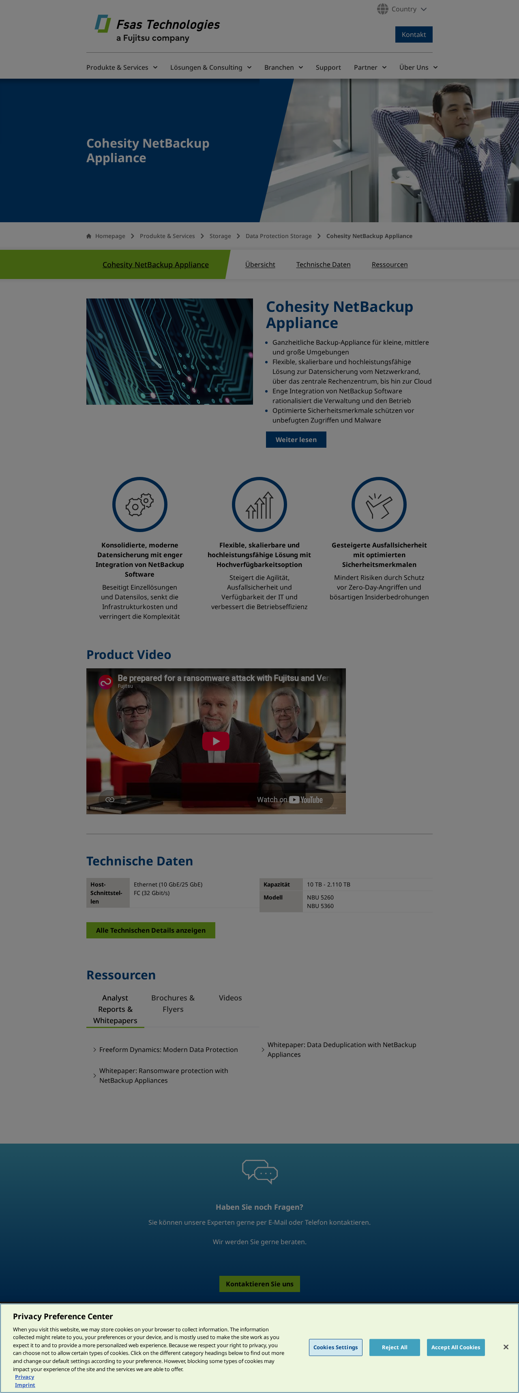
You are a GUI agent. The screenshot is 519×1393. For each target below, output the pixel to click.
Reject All (394, 1347)
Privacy (24, 1376)
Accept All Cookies (455, 1347)
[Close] (506, 1347)
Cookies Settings (335, 1347)
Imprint (25, 1384)
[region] (259, 1348)
